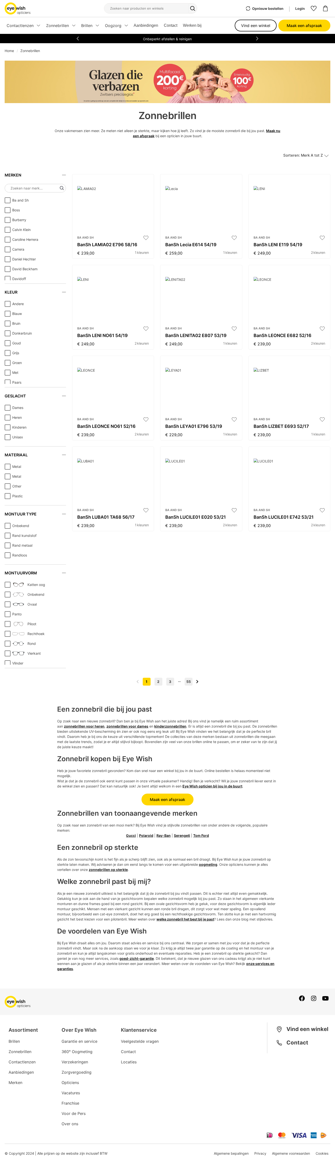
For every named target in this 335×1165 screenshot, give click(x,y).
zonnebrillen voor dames (127, 726)
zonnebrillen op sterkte (108, 869)
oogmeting (208, 864)
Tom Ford (201, 835)
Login (300, 8)
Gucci (131, 835)
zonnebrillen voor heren (84, 726)
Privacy (260, 1153)
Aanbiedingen (146, 25)
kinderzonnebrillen (170, 726)
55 (188, 681)
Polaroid (146, 835)
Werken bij (192, 25)
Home (9, 51)
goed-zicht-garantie (136, 958)
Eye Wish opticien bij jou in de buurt (212, 786)
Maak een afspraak (304, 25)
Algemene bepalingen (231, 1153)
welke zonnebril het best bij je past (185, 919)
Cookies (322, 1153)
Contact (170, 25)
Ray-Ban (163, 835)
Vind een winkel (255, 25)
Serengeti (182, 835)
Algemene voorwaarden (291, 1153)
